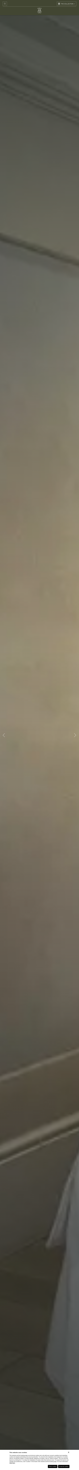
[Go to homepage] (39, 17)
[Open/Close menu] (5, 4)
